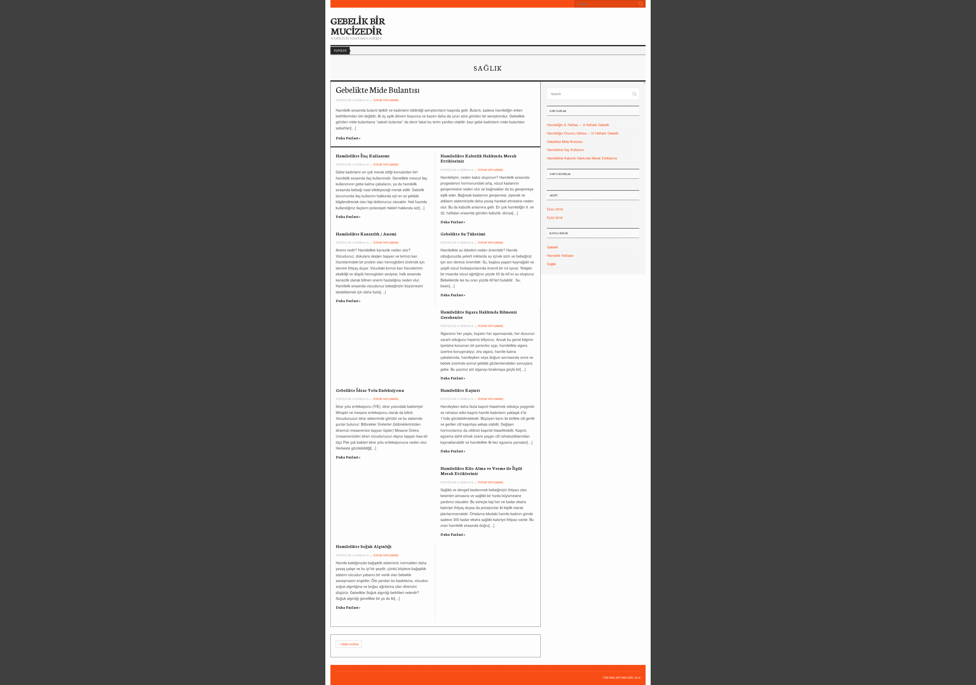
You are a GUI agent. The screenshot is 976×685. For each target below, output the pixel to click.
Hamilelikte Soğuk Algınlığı (363, 546)
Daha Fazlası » (348, 137)
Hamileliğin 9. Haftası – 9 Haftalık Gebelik (578, 124)
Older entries (349, 644)
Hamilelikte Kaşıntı (460, 390)
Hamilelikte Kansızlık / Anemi (366, 233)
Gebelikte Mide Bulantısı (378, 89)
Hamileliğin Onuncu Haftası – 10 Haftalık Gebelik (583, 133)
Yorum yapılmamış (386, 100)
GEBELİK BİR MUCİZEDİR (357, 25)
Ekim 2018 (555, 209)
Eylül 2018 (554, 217)
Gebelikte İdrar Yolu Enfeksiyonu (370, 390)
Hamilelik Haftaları (560, 255)
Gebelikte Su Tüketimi (462, 233)
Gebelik (552, 247)
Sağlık (551, 263)
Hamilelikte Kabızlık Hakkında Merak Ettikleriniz (478, 158)
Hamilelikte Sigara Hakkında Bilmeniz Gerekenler (478, 314)
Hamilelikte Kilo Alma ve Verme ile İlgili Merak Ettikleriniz (481, 470)
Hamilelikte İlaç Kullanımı (362, 155)
